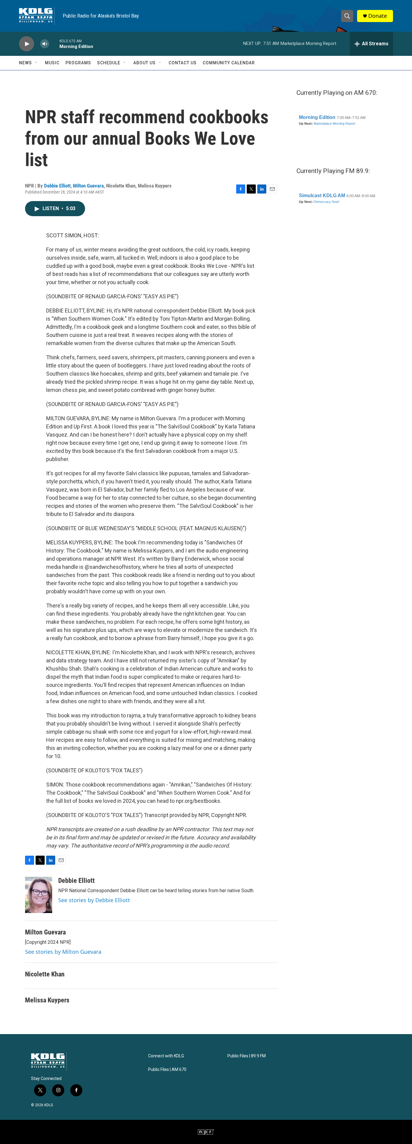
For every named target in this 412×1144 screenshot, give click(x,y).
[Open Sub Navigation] (36, 62)
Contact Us (183, 62)
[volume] (45, 44)
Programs (78, 62)
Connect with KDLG (166, 1056)
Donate (377, 16)
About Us (144, 62)
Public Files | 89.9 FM (246, 1056)
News (25, 62)
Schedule (108, 62)
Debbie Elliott (57, 186)
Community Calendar (229, 62)
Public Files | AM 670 (167, 1069)
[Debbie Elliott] (38, 895)
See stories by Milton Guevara (63, 951)
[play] (26, 43)
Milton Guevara (88, 186)
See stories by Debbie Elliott (94, 900)
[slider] (54, 43)
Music (52, 62)
